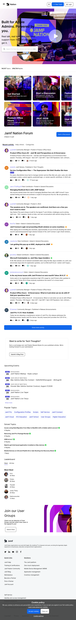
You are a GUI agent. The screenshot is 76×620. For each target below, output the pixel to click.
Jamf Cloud (9, 417)
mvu (11, 473)
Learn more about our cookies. (38, 607)
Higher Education (59, 417)
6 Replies (7, 442)
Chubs (12, 479)
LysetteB (13, 149)
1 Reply (6, 453)
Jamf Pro (8, 412)
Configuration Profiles (22, 412)
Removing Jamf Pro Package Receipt (16, 433)
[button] (38, 616)
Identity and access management (15, 598)
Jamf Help (7, 562)
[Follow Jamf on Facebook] (21, 552)
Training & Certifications (12, 565)
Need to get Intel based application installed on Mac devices (24, 445)
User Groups (45, 417)
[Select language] (49, 4)
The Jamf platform (30, 562)
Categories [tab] (30, 145)
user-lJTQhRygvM (16, 186)
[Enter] (3, 49)
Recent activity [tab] (8, 145)
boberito (13, 167)
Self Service (45, 412)
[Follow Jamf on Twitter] (5, 552)
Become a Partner (10, 578)
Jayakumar (13, 241)
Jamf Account (8, 584)
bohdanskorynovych (16, 272)
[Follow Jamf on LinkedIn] (9, 552)
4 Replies (7, 430)
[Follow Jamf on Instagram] (17, 552)
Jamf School (34, 417)
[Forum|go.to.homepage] (11, 4)
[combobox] (20, 49)
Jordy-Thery (14, 490)
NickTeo (12, 223)
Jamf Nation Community (12, 568)
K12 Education (21, 417)
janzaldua (13, 254)
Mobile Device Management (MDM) (35, 568)
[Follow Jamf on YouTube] (13, 552)
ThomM (12, 485)
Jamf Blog (7, 572)
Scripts (35, 412)
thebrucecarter (14, 496)
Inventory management (31, 575)
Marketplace (8, 575)
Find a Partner (8, 581)
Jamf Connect (57, 412)
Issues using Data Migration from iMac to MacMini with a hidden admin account (31, 428)
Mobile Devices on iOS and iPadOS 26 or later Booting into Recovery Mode (29, 451)
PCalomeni (13, 309)
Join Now (18, 529)
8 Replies (7, 436)
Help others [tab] (19, 145)
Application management (32, 572)
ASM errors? (8, 439)
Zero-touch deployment (31, 565)
